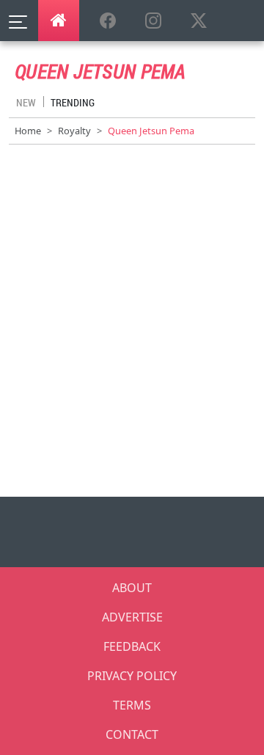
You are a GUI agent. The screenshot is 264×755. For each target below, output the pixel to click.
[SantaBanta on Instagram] (153, 21)
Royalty (74, 130)
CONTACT (132, 734)
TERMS (132, 705)
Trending (73, 102)
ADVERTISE (132, 617)
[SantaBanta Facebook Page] (108, 21)
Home (28, 130)
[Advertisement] (132, 329)
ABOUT (132, 588)
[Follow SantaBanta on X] (199, 21)
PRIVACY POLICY (132, 676)
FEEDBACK (132, 646)
